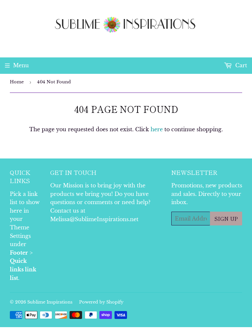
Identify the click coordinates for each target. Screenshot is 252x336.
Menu (21, 65)
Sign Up (226, 218)
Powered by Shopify (101, 302)
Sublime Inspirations (50, 302)
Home (17, 82)
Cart (240, 65)
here (157, 129)
